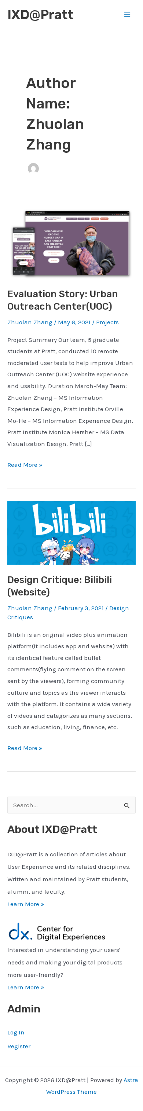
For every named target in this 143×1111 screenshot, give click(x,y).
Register (18, 1046)
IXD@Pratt (40, 14)
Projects (107, 322)
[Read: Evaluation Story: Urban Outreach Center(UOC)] (71, 243)
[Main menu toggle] (127, 14)
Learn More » (25, 904)
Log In (16, 1032)
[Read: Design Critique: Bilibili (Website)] (71, 532)
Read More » (25, 466)
